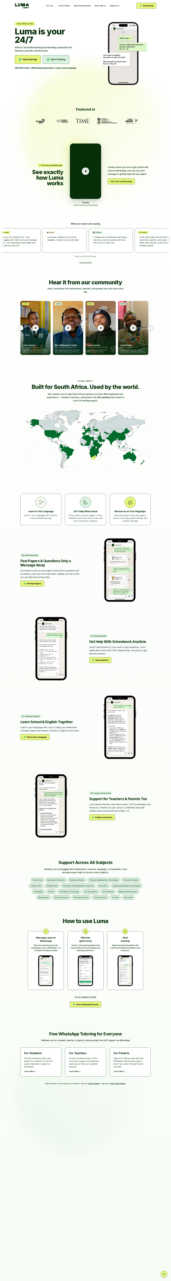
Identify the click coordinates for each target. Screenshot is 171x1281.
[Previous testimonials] (20, 328)
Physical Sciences (81, 897)
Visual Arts (128, 897)
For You (49, 6)
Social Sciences (100, 897)
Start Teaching (58, 59)
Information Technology (69, 892)
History (51, 892)
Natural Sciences (61, 897)
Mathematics (43, 897)
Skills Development (82, 6)
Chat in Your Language (37, 737)
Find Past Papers (34, 583)
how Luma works (118, 1083)
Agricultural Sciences (56, 880)
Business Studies (77, 880)
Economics (103, 886)
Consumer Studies (130, 880)
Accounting (37, 880)
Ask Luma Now (101, 660)
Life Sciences (108, 892)
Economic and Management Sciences (78, 886)
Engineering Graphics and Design (126, 886)
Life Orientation (90, 892)
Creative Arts (36, 886)
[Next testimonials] (150, 328)
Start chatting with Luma (87, 1004)
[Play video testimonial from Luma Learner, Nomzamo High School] (35, 328)
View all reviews (85, 262)
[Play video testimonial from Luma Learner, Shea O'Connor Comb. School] (101, 328)
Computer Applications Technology (103, 880)
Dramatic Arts (52, 886)
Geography (38, 892)
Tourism (115, 897)
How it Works (64, 6)
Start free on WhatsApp (121, 181)
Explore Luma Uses (103, 817)
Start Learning (30, 59)
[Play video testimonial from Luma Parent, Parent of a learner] (133, 328)
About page (93, 1083)
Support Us (114, 6)
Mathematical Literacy (128, 892)
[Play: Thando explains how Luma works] (85, 171)
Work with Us (100, 6)
